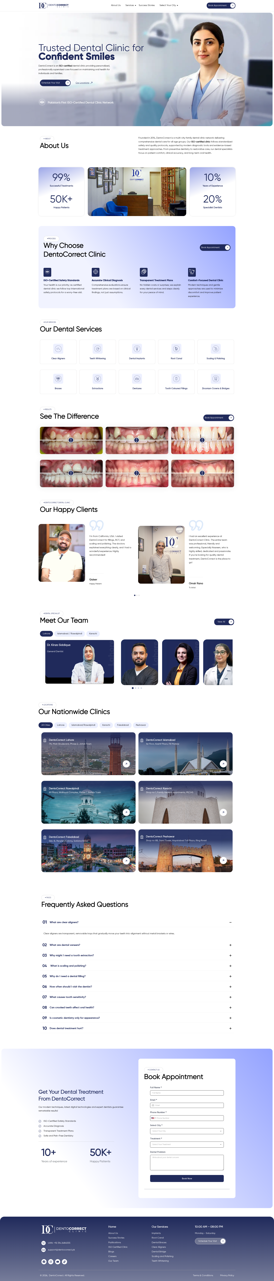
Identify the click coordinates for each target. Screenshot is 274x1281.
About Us (116, 5)
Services (129, 5)
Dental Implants (137, 358)
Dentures (137, 388)
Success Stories (147, 5)
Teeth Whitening (98, 358)
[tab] (46, 634)
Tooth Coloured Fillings (176, 388)
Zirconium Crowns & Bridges (215, 388)
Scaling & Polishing (216, 358)
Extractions (97, 388)
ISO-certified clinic (200, 142)
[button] (47, 139)
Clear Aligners (58, 358)
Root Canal (176, 358)
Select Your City (168, 5)
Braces (58, 388)
